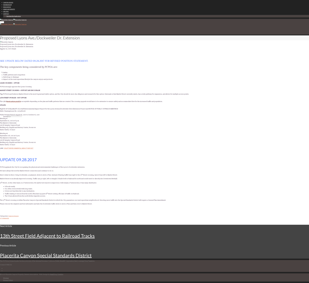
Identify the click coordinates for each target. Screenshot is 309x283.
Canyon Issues (13, 216)
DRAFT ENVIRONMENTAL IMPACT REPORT (18, 148)
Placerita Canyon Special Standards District (46, 255)
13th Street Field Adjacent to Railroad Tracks (47, 236)
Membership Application (13, 16)
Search (5, 116)
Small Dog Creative (56, 274)
